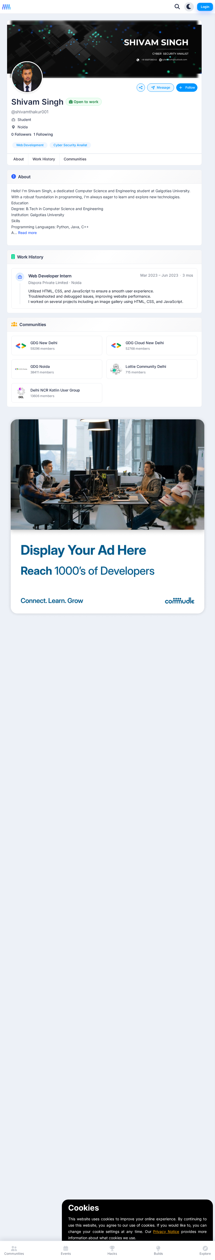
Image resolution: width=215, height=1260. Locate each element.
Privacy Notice (166, 1231)
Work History (30, 257)
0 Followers (21, 134)
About (24, 176)
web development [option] (30, 145)
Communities (32, 324)
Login (205, 7)
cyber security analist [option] (70, 145)
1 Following (43, 134)
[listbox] (104, 145)
